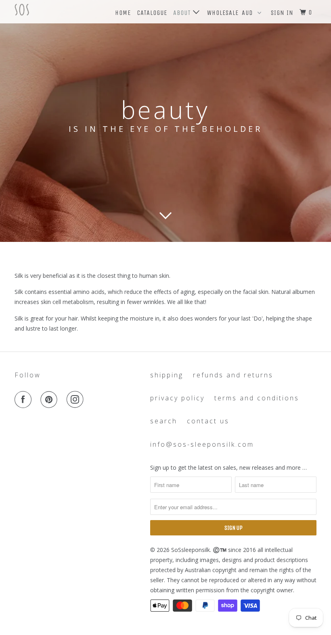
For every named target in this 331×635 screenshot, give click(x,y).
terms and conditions (256, 397)
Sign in (282, 13)
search (163, 420)
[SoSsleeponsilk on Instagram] (77, 399)
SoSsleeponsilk (190, 550)
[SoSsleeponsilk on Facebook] (25, 399)
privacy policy (177, 397)
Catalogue (152, 13)
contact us (208, 420)
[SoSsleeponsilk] (40, 9)
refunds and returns (233, 375)
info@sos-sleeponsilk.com (202, 444)
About (183, 13)
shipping (166, 375)
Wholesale (223, 13)
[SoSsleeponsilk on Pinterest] (50, 399)
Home (123, 13)
